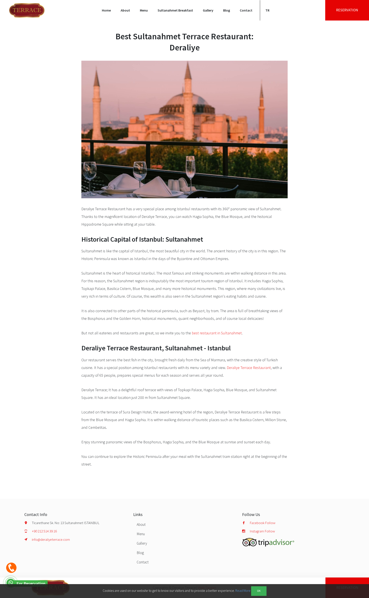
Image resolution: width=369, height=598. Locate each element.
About (125, 10)
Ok (259, 591)
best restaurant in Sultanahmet (217, 333)
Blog (226, 10)
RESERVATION (347, 10)
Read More (242, 590)
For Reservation (30, 583)
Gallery (208, 10)
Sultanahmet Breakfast (175, 10)
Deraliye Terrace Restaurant (249, 367)
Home (106, 10)
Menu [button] (144, 10)
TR (267, 10)
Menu (141, 534)
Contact (246, 10)
